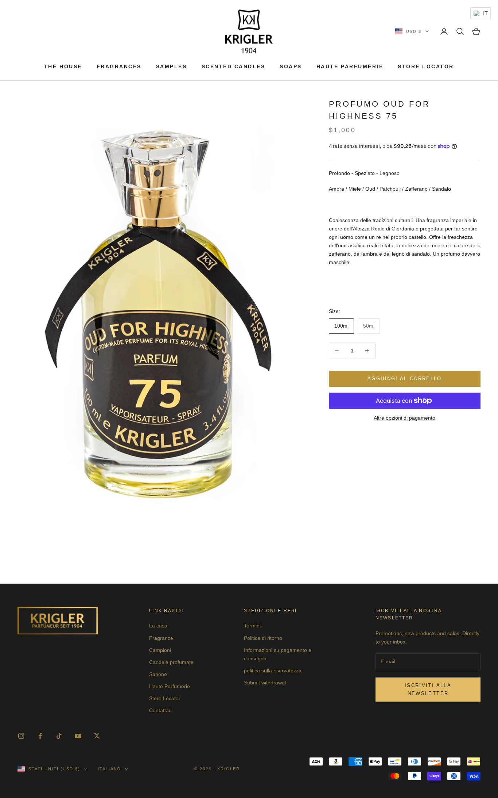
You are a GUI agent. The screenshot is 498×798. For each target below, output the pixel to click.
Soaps (291, 66)
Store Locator (426, 66)
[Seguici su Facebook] (40, 736)
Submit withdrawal (265, 683)
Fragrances (119, 66)
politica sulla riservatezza (272, 670)
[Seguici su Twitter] (97, 736)
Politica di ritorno (263, 638)
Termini (252, 626)
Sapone (158, 674)
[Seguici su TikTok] (59, 736)
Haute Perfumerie (169, 686)
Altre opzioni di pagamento (404, 418)
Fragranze (161, 638)
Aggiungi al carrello (404, 378)
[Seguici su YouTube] (78, 736)
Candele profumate (171, 662)
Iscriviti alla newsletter (428, 689)
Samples (171, 66)
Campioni (160, 650)
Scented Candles (233, 66)
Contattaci (160, 710)
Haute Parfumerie (349, 66)
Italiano (109, 769)
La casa (158, 626)
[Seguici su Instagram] (21, 736)
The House (63, 66)
